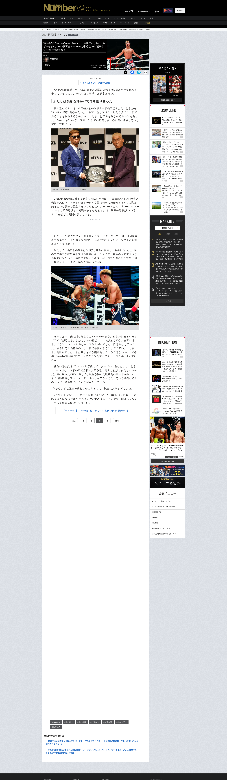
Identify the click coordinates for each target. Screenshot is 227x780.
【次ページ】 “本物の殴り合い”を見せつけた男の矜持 (95, 410)
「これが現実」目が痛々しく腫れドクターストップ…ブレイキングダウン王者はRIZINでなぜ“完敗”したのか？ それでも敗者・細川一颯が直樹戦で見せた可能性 (169, 255)
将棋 (55, 23)
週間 (176, 234)
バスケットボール (109, 23)
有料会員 (180, 10)
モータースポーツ (68, 23)
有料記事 (147, 23)
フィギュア (94, 23)
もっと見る (167, 301)
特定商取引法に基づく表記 (161, 528)
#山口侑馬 (81, 722)
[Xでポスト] (125, 73)
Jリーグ (91, 18)
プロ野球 (62, 18)
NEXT (117, 420)
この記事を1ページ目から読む (96, 83)
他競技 (136, 23)
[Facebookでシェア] (132, 73)
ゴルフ (132, 18)
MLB (71, 18)
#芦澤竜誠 (107, 722)
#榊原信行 (56, 727)
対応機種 (155, 523)
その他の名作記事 (167, 461)
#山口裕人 (68, 722)
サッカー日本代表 (119, 18)
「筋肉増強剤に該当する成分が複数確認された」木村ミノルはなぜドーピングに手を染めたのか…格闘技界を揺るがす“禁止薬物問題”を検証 (91, 751)
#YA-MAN (56, 722)
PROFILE (47, 65)
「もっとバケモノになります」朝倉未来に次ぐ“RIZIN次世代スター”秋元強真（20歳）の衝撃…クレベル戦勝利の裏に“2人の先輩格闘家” (169, 243)
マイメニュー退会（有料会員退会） (164, 507)
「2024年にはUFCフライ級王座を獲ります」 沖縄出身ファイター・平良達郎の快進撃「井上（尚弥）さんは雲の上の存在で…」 (92, 742)
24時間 (168, 234)
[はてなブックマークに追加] (139, 73)
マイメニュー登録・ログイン (162, 501)
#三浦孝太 (94, 722)
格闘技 (46, 23)
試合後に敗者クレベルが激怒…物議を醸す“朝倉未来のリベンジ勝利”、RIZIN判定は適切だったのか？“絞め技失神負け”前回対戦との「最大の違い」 (169, 267)
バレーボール (124, 23)
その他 (57, 29)
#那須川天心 (121, 722)
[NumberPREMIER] (168, 10)
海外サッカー (102, 18)
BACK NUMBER (73, 35)
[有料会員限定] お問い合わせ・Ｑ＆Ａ (165, 534)
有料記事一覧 (156, 512)
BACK (74, 420)
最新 (160, 234)
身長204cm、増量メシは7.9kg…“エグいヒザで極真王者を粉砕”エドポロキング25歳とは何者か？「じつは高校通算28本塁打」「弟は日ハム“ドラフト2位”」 (169, 279)
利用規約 (155, 517)
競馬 (151, 18)
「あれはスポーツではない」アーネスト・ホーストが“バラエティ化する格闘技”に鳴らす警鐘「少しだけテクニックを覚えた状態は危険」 (168, 291)
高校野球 (80, 18)
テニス (143, 18)
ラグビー (83, 23)
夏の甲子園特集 (49, 18)
